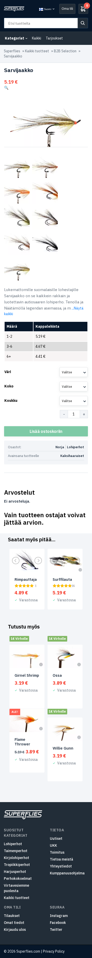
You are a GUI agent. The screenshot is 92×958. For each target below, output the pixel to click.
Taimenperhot (15, 851)
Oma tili (67, 8)
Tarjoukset (54, 38)
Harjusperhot (15, 871)
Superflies (12, 51)
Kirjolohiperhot (16, 857)
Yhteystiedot (61, 866)
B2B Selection (65, 51)
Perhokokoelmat (18, 878)
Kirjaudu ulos (15, 929)
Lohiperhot (75, 447)
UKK (53, 845)
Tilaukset (12, 915)
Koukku (10, 400)
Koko (9, 386)
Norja (59, 447)
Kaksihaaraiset (72, 456)
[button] (6, 87)
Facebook (58, 922)
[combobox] (74, 372)
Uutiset (56, 838)
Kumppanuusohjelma (67, 873)
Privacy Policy (54, 951)
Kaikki (36, 38)
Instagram (59, 915)
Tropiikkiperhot (17, 864)
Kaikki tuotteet (37, 51)
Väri (7, 372)
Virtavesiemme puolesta (16, 888)
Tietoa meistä (61, 859)
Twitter (56, 929)
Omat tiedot (14, 922)
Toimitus (57, 852)
